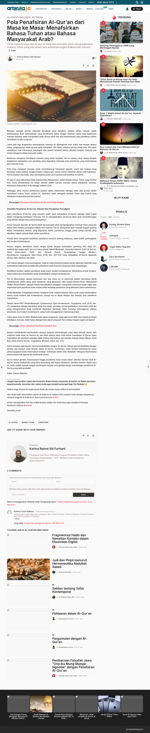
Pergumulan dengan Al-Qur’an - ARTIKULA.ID (44, 523)
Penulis (25, 2)
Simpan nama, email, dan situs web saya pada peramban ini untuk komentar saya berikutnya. (50, 489)
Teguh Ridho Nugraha (119, 247)
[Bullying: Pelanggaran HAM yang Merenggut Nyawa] (121, 32)
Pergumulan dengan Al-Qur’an (69, 640)
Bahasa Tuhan (28, 422)
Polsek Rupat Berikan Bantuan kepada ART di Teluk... (64, 716)
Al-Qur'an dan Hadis (19, 17)
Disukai (116, 217)
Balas (17, 518)
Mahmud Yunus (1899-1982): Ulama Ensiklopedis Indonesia (118, 182)
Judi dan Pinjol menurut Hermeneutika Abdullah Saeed (69, 563)
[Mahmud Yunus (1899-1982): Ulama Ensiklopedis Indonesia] (121, 168)
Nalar (68, 9)
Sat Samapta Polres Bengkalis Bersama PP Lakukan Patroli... (18, 716)
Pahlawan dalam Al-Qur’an (72, 613)
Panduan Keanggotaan (40, 2)
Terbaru (103, 217)
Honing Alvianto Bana (119, 224)
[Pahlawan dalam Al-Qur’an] (28, 619)
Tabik (111, 9)
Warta (89, 9)
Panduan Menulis (60, 2)
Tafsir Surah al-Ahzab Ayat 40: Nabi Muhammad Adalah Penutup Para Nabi (120, 80)
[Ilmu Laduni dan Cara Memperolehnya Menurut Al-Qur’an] (121, 134)
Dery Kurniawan (117, 257)
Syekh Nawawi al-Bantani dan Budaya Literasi (41, 716)
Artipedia (56, 9)
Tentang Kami (13, 2)
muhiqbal (113, 235)
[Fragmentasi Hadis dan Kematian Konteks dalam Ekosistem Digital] (28, 544)
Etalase (100, 8)
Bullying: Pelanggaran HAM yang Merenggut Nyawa (117, 46)
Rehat (79, 9)
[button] (116, 2)
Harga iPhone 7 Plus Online (109, 715)
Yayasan (82, 2)
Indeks (91, 2)
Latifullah (113, 266)
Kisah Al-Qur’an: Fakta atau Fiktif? (132, 715)
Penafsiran (43, 422)
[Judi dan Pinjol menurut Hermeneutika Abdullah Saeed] (28, 569)
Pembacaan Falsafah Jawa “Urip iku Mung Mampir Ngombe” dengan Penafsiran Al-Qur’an (73, 665)
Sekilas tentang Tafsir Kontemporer (68, 590)
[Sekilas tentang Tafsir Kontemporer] (28, 594)
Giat (110, 217)
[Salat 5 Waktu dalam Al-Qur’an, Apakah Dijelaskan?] (121, 100)
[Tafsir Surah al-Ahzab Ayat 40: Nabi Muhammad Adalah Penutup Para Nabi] (121, 66)
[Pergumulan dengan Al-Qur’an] (28, 644)
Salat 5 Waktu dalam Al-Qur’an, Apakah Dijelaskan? (120, 114)
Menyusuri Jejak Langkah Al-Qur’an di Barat (86, 716)
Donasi (73, 2)
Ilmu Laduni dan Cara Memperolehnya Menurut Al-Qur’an (119, 148)
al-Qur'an (13, 422)
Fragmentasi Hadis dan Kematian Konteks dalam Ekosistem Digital (70, 538)
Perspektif (41, 9)
